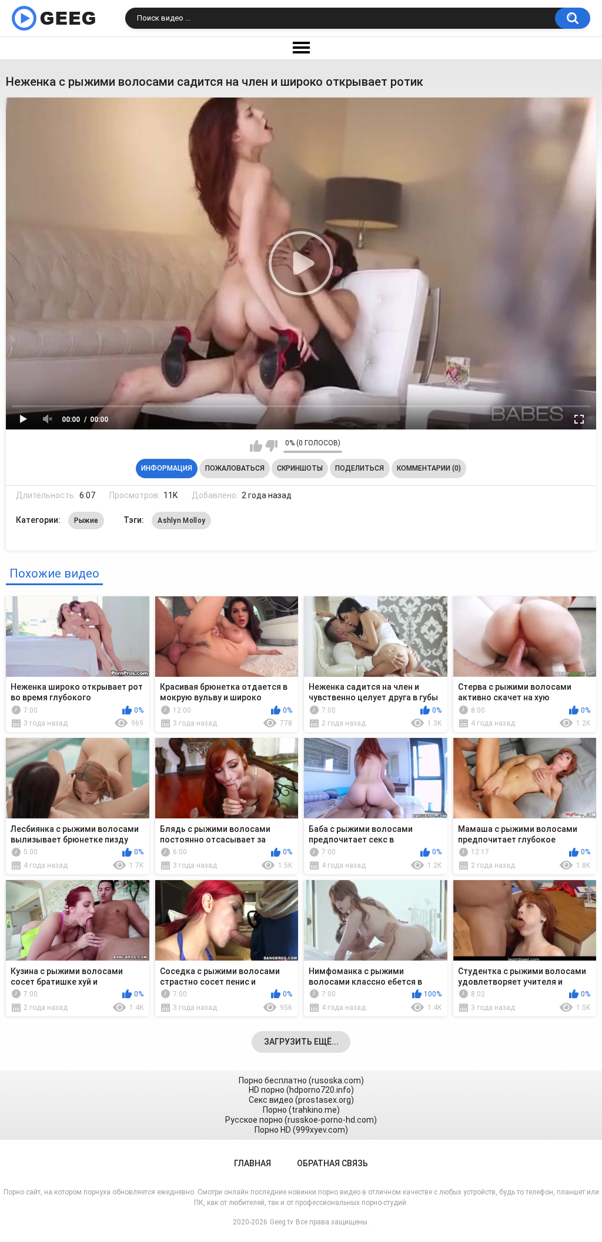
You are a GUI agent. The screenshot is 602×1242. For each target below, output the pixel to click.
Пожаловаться (235, 468)
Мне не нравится (271, 446)
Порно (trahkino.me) (301, 1110)
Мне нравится (256, 446)
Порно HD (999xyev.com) (301, 1129)
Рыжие (86, 520)
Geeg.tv (281, 1222)
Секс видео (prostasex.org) (301, 1100)
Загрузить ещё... (301, 1041)
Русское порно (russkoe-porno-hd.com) (301, 1119)
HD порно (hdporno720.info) (301, 1090)
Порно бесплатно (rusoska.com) (301, 1080)
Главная (252, 1163)
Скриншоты (300, 468)
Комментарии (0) (429, 468)
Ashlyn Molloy (181, 520)
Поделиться (359, 468)
